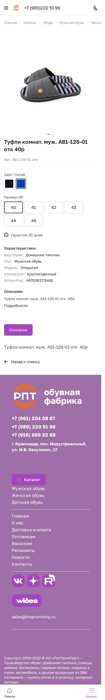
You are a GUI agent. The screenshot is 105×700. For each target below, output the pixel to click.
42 (53, 207)
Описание (18, 329)
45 (33, 220)
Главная (20, 516)
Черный (9, 184)
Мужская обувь (28, 488)
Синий (21, 184)
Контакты (22, 564)
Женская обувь (28, 495)
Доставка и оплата (31, 529)
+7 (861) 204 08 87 (33, 418)
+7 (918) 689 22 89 (34, 435)
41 (33, 207)
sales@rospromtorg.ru (34, 616)
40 (13, 207)
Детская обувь (27, 502)
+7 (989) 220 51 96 (34, 427)
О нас (17, 522)
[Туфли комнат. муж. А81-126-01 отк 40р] (50, 82)
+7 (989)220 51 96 (42, 7)
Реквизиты (23, 550)
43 (73, 207)
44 (13, 220)
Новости (21, 557)
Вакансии (22, 543)
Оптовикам (23, 536)
